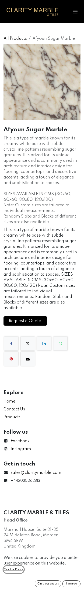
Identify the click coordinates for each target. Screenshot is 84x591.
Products (12, 417)
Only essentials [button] (48, 583)
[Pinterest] (11, 359)
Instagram (21, 449)
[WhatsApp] (60, 343)
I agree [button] (71, 583)
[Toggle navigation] (75, 12)
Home (9, 401)
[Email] (28, 359)
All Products (15, 38)
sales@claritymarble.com (36, 473)
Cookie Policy (14, 569)
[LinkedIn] (44, 343)
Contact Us (14, 409)
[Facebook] (11, 343)
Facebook (20, 441)
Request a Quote (25, 321)
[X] (28, 343)
